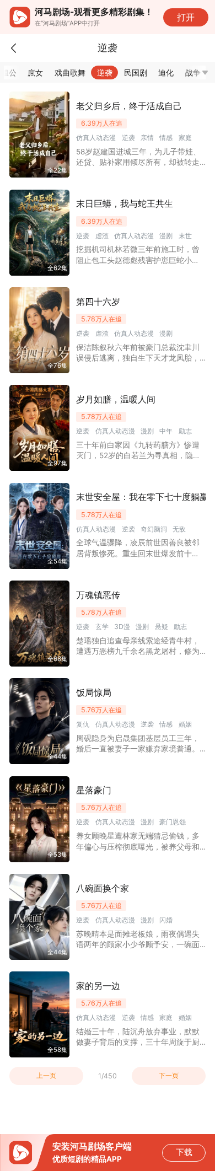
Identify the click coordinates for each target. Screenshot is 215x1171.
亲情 (147, 137)
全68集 (57, 659)
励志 (185, 431)
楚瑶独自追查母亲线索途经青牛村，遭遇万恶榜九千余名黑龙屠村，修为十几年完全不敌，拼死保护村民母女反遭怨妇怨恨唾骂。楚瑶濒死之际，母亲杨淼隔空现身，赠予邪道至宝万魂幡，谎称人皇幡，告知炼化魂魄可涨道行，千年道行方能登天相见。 (138, 646)
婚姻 (185, 724)
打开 (186, 17)
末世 (185, 236)
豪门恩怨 (172, 822)
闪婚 (166, 920)
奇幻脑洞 (154, 529)
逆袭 (104, 72)
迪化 (166, 72)
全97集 (57, 463)
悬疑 (161, 626)
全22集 (57, 170)
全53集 (57, 854)
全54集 (57, 561)
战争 (193, 72)
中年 (166, 431)
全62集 (57, 268)
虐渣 (102, 236)
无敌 (179, 529)
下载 (184, 1152)
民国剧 (135, 72)
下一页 (169, 1075)
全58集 (57, 1050)
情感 (166, 137)
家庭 (185, 137)
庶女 (35, 72)
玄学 (102, 626)
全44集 (57, 756)
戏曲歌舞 (70, 72)
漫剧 (166, 236)
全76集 (57, 365)
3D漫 (122, 626)
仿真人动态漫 (96, 137)
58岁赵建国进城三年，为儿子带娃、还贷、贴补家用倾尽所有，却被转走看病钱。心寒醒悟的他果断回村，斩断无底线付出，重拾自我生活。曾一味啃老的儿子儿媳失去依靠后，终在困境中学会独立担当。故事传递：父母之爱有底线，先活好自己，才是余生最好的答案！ (138, 157)
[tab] (35, 72)
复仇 (82, 724)
